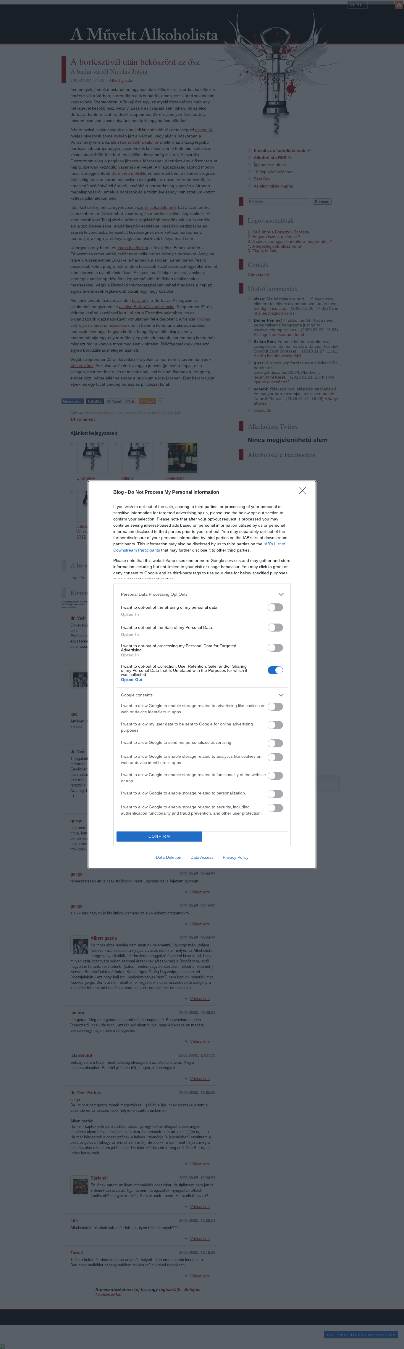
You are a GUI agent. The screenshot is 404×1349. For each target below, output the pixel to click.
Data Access (202, 857)
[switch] (275, 607)
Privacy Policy (235, 857)
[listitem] (202, 594)
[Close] (304, 492)
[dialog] (202, 674)
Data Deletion (168, 857)
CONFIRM (159, 836)
